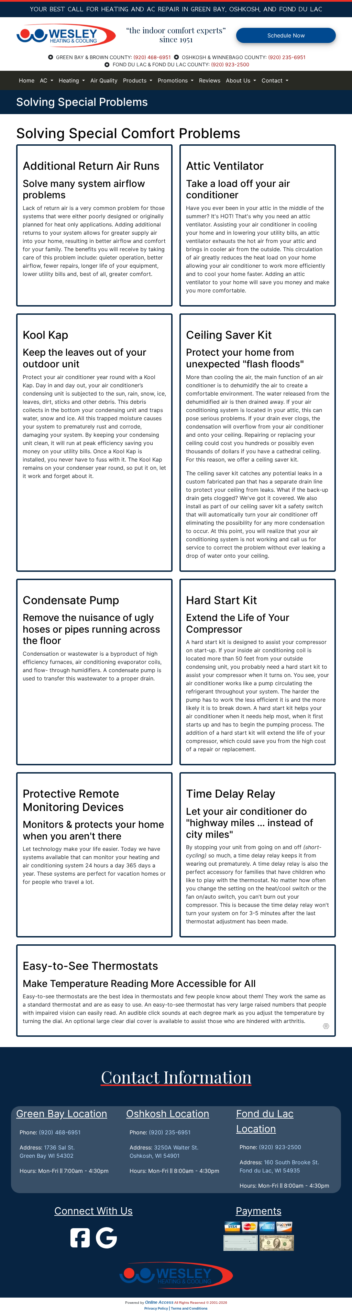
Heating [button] (70, 80)
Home (26, 80)
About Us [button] (239, 80)
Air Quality (104, 80)
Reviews (209, 80)
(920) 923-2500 (230, 64)
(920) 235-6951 (287, 57)
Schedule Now (286, 35)
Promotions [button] (173, 80)
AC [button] (44, 80)
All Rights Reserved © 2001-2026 (200, 1302)
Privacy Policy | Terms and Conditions (176, 1308)
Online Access (159, 1302)
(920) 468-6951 (152, 57)
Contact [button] (273, 80)
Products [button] (135, 80)
